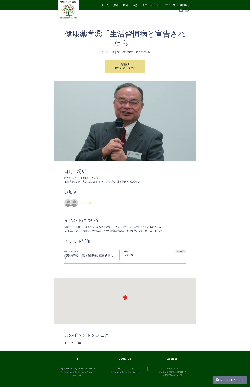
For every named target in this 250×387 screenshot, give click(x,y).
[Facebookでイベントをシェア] (65, 343)
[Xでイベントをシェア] (72, 343)
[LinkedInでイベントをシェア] (79, 343)
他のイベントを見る (125, 67)
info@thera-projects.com (128, 372)
